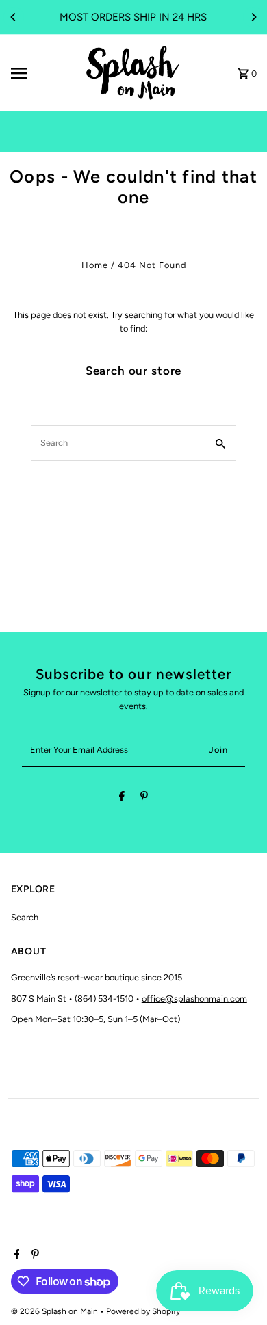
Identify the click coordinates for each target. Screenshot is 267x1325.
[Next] (253, 17)
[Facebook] (122, 798)
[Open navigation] (42, 73)
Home (94, 265)
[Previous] (13, 17)
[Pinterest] (144, 798)
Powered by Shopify (143, 1311)
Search (24, 917)
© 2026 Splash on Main (55, 1311)
